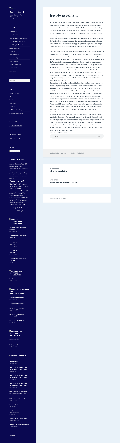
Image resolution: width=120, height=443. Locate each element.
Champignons (13, 172)
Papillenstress (12, 71)
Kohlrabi (24, 184)
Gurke (18, 176)
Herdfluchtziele (13, 103)
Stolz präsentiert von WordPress (58, 198)
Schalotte (14, 200)
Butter (18, 166)
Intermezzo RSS (13, 361)
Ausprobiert (12, 35)
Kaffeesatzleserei (13, 64)
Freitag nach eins (16, 293)
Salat (25, 198)
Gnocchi (12, 176)
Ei (23, 172)
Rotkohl (19, 197)
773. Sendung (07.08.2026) (16, 315)
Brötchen (12, 166)
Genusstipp (12, 58)
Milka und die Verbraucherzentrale (19, 424)
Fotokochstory (13, 54)
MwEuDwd (80, 153)
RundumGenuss (15, 223)
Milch (11, 188)
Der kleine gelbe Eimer (15, 44)
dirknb (64, 153)
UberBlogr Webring (16, 125)
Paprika (20, 193)
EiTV (10, 96)
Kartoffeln (17, 180)
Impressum (12, 106)
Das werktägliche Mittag (15, 41)
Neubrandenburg (15, 191)
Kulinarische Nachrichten (16, 113)
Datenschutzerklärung (16, 109)
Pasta (12, 195)
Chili (19, 172)
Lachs (16, 186)
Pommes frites (19, 195)
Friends (11, 100)
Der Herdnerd (16, 12)
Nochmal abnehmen (15, 405)
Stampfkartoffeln (17, 204)
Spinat (22, 202)
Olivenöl (12, 193)
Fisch (18, 174)
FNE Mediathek (15, 335)
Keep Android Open (14, 138)
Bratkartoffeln (21, 164)
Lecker (27, 186)
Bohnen (11, 164)
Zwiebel (19, 211)
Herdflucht (12, 61)
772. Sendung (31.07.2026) (16, 320)
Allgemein (12, 31)
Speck (17, 202)
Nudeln (25, 190)
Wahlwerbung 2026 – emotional (18, 399)
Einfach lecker (13, 48)
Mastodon (12, 435)
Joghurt (11, 178)
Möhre (18, 188)
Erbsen (12, 174)
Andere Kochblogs (14, 93)
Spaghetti (12, 202)
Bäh (22, 166)
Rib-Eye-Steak (13, 197)
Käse (11, 186)
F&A (10, 51)
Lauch (21, 186)
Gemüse (23, 174)
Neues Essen (12, 67)
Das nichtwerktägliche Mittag (17, 38)
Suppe (12, 208)
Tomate (22, 207)
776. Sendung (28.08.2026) (16, 297)
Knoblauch (15, 184)
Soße (26, 200)
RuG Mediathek (15, 275)
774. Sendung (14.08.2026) (16, 309)
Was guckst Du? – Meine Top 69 (18, 418)
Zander (11, 210)
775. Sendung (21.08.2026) (16, 303)
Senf (21, 200)
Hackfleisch (25, 176)
